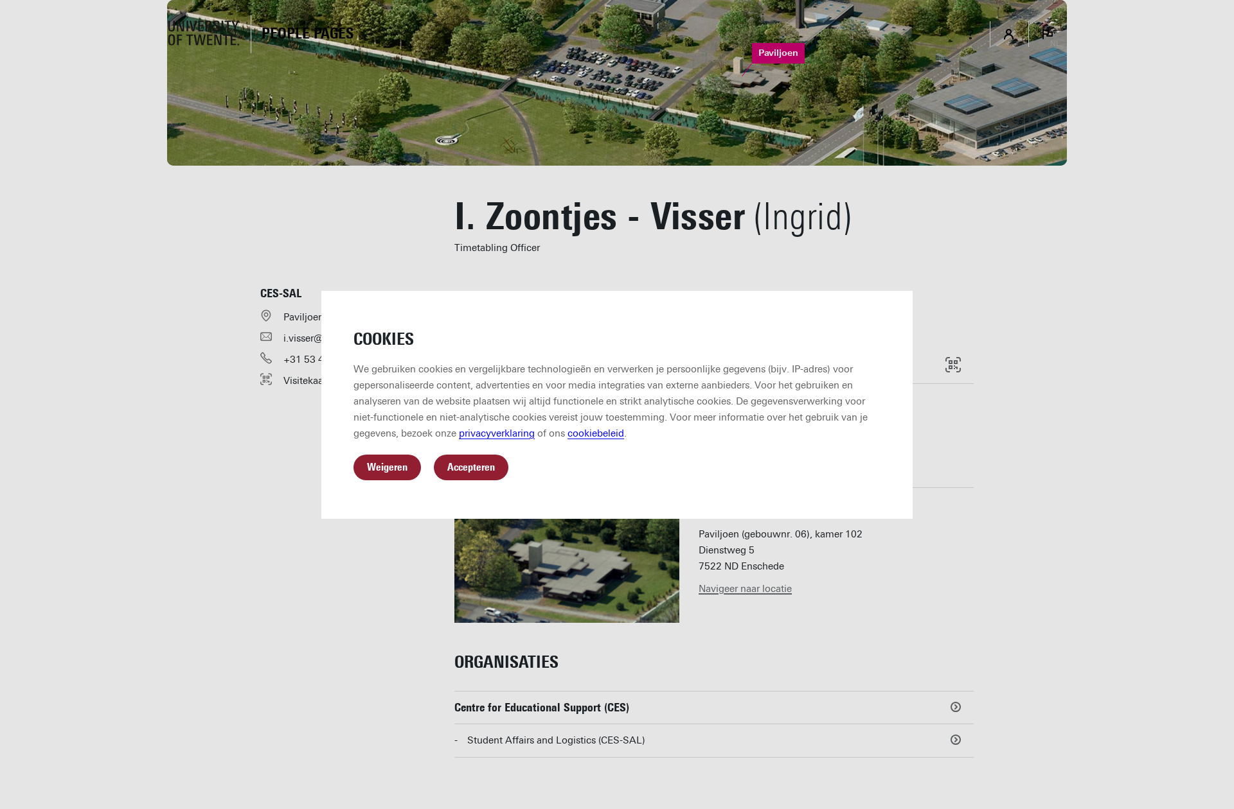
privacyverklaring (497, 433)
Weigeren (387, 467)
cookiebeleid (596, 433)
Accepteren (471, 467)
